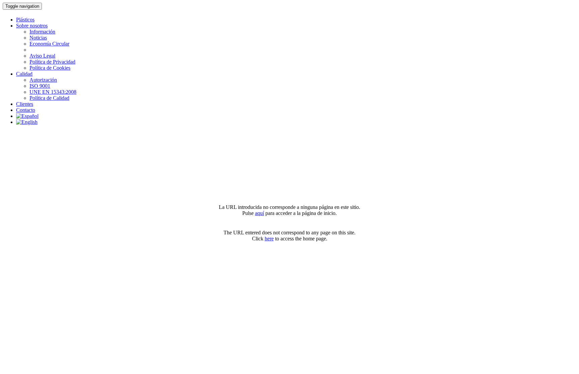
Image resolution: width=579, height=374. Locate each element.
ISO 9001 (39, 86)
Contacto (25, 110)
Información (42, 31)
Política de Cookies (49, 68)
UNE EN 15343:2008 (52, 92)
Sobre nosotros (32, 25)
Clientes (24, 104)
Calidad (24, 74)
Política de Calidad (49, 98)
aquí (259, 213)
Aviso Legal (42, 56)
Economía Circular (49, 44)
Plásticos (25, 19)
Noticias (38, 38)
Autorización (43, 80)
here (269, 238)
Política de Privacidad (52, 62)
